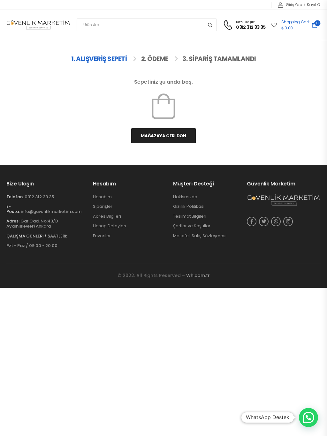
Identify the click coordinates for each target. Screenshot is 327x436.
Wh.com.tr (198, 275)
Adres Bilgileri (107, 216)
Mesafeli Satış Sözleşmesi (199, 235)
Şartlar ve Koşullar (191, 226)
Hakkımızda (185, 196)
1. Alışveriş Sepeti (99, 58)
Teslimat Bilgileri (189, 216)
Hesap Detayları (109, 226)
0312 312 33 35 (39, 197)
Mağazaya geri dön (163, 136)
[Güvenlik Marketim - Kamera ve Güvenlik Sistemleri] (38, 25)
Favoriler (102, 235)
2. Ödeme (154, 58)
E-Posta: (13, 208)
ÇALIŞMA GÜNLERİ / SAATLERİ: (36, 236)
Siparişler (102, 206)
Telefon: (15, 197)
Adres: (12, 221)
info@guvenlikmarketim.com (51, 211)
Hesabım (102, 196)
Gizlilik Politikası (188, 206)
